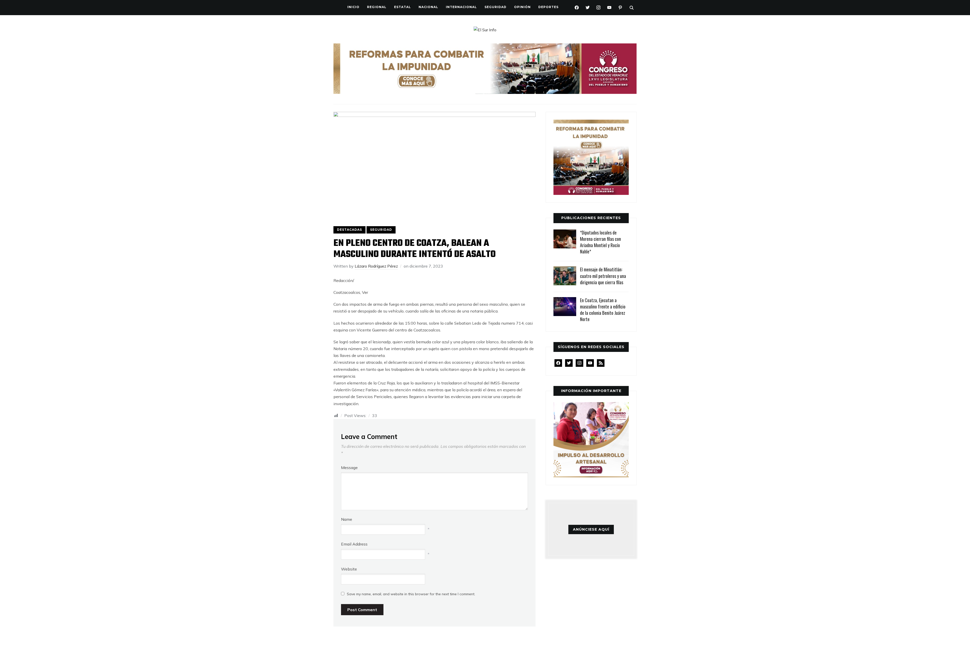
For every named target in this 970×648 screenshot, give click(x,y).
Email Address (354, 544)
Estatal (402, 7)
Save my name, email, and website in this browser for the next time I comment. (411, 594)
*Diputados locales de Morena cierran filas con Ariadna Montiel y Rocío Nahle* (600, 242)
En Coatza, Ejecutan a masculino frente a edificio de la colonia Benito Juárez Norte (602, 310)
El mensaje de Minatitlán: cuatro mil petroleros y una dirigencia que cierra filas (603, 275)
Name (346, 519)
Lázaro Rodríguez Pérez (376, 266)
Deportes (548, 7)
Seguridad (495, 7)
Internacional (461, 7)
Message (349, 467)
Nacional (428, 7)
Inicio (353, 7)
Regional (376, 7)
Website (349, 569)
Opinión (522, 7)
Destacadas (349, 229)
